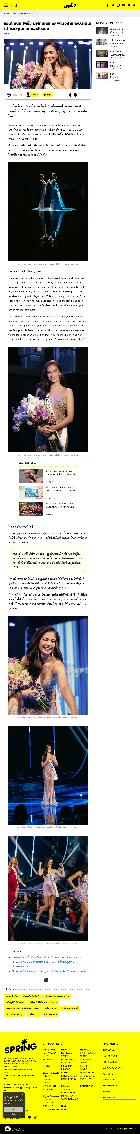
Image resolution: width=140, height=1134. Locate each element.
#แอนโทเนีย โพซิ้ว (31, 996)
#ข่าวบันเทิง (50, 1008)
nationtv (108, 1073)
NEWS (15, 13)
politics (65, 1072)
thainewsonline (112, 1085)
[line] (21, 86)
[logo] (70, 5)
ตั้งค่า (13, 1115)
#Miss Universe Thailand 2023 (22, 1008)
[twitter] (16, 86)
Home (6, 13)
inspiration (67, 1095)
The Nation (109, 1050)
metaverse (48, 1059)
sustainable (49, 1089)
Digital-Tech (49, 1049)
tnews (106, 1091)
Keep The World (51, 1073)
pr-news (65, 1069)
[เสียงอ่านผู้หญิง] (32, 94)
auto (45, 1056)
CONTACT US (86, 1086)
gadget (47, 1066)
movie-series (68, 1092)
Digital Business (51, 1096)
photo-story (68, 1062)
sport (64, 1056)
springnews (109, 1079)
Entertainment (28, 13)
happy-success (88, 1052)
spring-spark (87, 1072)
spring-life (67, 1089)
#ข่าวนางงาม (50, 1014)
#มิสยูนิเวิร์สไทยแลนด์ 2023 (43, 1002)
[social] (107, 5)
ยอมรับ (14, 1109)
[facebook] (11, 86)
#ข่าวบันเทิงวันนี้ (69, 1008)
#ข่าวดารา (34, 1014)
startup (47, 1062)
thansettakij (110, 1097)
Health (64, 1106)
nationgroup (110, 1056)
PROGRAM (85, 1049)
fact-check (67, 1059)
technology (49, 1052)
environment (50, 1086)
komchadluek (110, 1062)
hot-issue (66, 1052)
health (65, 1109)
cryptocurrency (52, 1109)
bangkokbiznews (112, 1067)
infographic (68, 1066)
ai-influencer (87, 1075)
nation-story (68, 1079)
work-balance (69, 1099)
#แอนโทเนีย (12, 996)
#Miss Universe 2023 (57, 996)
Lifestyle (65, 1086)
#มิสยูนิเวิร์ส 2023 (15, 1002)
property (48, 1106)
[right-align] (11, 5)
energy (46, 1082)
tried (83, 1062)
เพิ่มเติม (7, 1103)
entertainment (69, 1075)
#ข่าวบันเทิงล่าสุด (14, 1014)
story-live (86, 1079)
